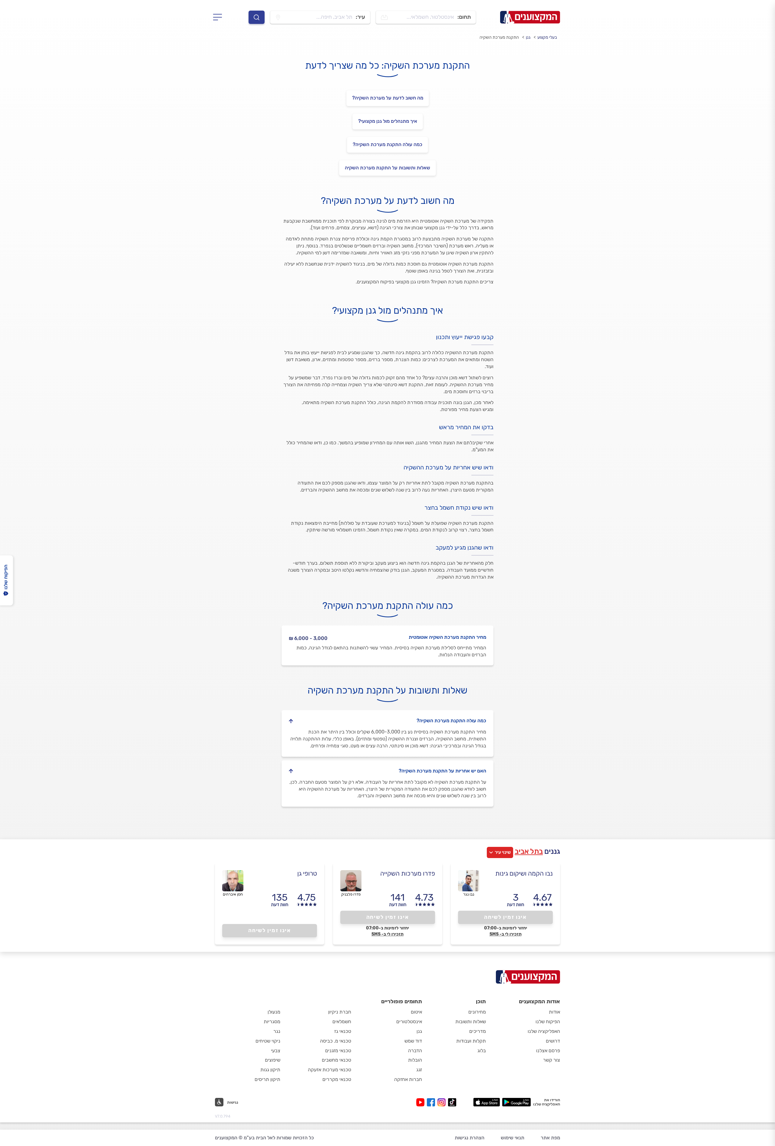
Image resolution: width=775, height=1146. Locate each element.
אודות (554, 1012)
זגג (419, 1070)
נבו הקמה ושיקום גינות (524, 873)
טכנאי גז (342, 1031)
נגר (276, 1031)
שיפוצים (272, 1060)
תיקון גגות (270, 1070)
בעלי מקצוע (547, 37)
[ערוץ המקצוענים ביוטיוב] (421, 1102)
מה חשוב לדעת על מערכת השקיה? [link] (387, 98)
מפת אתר (550, 1138)
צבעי (275, 1050)
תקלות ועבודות (471, 1041)
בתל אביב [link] (529, 851)
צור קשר (551, 1060)
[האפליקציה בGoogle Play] (516, 1102)
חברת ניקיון (339, 1012)
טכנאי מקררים (336, 1079)
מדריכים (477, 1031)
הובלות (415, 1060)
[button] (226, 1102)
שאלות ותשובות (470, 1021)
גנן (528, 37)
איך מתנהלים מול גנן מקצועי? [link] (387, 121)
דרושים (553, 1041)
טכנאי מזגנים (338, 1050)
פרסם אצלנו (548, 1050)
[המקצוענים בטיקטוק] (452, 1102)
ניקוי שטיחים (268, 1041)
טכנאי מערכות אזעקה (329, 1070)
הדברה (415, 1050)
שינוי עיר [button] (503, 852)
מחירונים (477, 1012)
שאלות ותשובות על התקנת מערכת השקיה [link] (387, 168)
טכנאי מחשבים (336, 1060)
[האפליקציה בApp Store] (486, 1102)
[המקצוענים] (530, 17)
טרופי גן (307, 873)
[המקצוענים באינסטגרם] (442, 1102)
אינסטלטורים (409, 1021)
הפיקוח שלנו (548, 1021)
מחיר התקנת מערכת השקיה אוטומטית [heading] (447, 637)
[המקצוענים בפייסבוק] (432, 1102)
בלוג (481, 1050)
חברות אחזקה (408, 1079)
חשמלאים (341, 1021)
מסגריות (272, 1021)
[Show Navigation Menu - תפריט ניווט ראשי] (219, 17)
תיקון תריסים (267, 1079)
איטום (416, 1012)
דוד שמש (413, 1041)
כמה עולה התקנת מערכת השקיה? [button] (451, 720)
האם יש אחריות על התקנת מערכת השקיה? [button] (442, 771)
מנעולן (274, 1012)
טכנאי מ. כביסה (335, 1041)
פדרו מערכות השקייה (407, 873)
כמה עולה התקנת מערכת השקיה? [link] (387, 144)
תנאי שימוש (512, 1138)
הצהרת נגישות (469, 1138)
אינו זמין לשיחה (505, 917)
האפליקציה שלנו (544, 1031)
